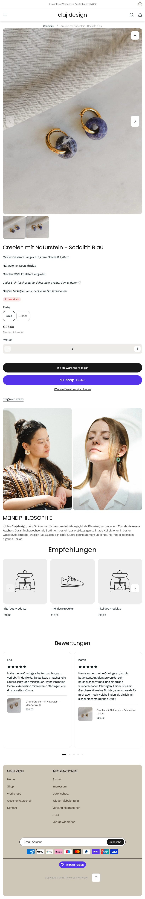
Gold (9, 315)
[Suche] (131, 15)
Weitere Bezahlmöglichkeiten (72, 389)
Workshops (14, 793)
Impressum (60, 786)
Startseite (48, 26)
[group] (14, 227)
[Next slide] (135, 121)
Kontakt (12, 807)
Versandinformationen (66, 807)
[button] (64, 754)
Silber (23, 315)
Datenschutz (61, 793)
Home (11, 779)
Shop (10, 786)
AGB (56, 814)
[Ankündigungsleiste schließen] (140, 4)
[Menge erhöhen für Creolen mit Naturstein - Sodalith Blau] (137, 348)
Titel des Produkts (15, 608)
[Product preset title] (25, 581)
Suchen (57, 779)
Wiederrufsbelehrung (66, 800)
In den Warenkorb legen (73, 367)
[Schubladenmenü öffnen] (5, 15)
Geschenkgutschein (19, 800)
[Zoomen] (135, 35)
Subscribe (115, 841)
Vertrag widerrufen (64, 821)
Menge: (8, 339)
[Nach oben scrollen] (96, 878)
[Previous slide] (10, 121)
